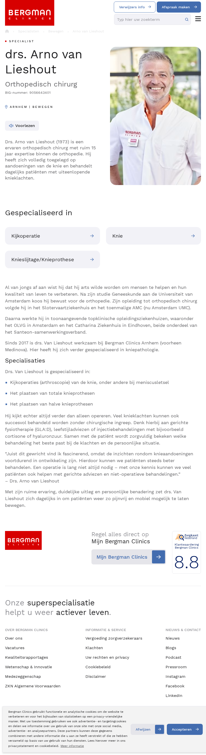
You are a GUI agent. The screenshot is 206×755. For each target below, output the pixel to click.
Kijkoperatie (25, 236)
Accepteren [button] (182, 729)
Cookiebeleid (98, 666)
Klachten (94, 647)
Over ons (13, 638)
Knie (117, 236)
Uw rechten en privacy (107, 657)
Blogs (171, 647)
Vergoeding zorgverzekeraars (113, 638)
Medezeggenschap (23, 676)
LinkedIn (174, 695)
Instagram (175, 676)
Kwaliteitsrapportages (26, 657)
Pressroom (176, 666)
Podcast (173, 657)
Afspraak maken (176, 7)
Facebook (175, 686)
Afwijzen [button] (143, 729)
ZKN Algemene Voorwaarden (33, 686)
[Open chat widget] (195, 742)
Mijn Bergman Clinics (121, 557)
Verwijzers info (132, 7)
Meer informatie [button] (72, 746)
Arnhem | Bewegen (31, 107)
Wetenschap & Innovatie (28, 666)
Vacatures (14, 647)
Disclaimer (95, 676)
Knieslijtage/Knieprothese (42, 259)
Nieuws (173, 638)
